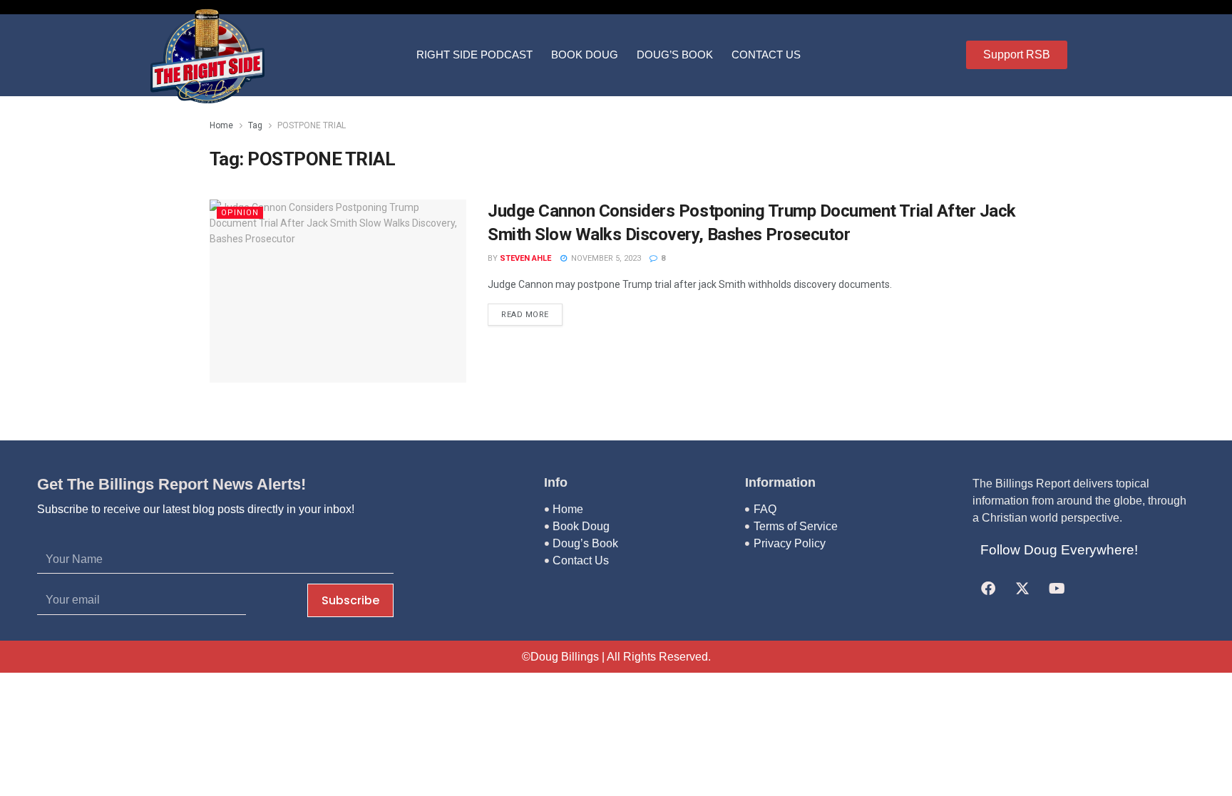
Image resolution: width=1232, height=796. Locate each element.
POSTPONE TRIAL (311, 125)
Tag (255, 125)
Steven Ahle (525, 258)
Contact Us (766, 54)
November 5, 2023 (605, 258)
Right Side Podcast (474, 54)
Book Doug (584, 54)
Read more (525, 314)
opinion (240, 212)
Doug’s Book (675, 54)
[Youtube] (1056, 588)
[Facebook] (988, 588)
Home (221, 125)
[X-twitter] (1022, 588)
